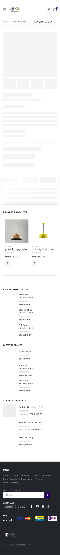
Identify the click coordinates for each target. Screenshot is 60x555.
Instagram (43, 506)
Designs (25, 475)
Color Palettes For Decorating (17, 479)
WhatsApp (48, 506)
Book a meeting (11, 482)
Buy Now (7, 263)
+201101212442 (14, 507)
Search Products (11, 490)
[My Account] (49, 9)
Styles (36, 475)
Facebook (31, 506)
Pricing (39, 479)
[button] (5, 9)
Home (6, 475)
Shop (15, 475)
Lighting (8, 247)
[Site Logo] (14, 9)
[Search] (47, 495)
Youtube (37, 506)
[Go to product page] (16, 231)
